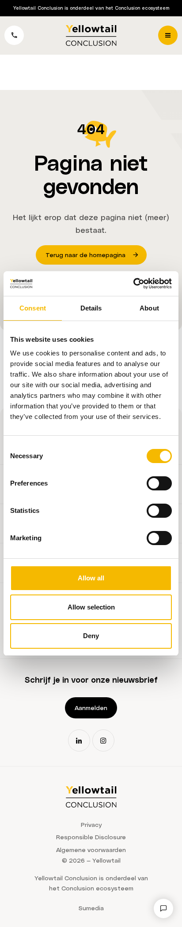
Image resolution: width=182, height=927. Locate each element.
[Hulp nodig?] (163, 908)
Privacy (91, 824)
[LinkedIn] (79, 740)
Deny (91, 635)
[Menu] (168, 35)
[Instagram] (103, 740)
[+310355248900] (14, 35)
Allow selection (91, 607)
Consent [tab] (32, 308)
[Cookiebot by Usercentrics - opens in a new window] (133, 283)
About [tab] (149, 308)
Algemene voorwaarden (91, 849)
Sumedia (91, 908)
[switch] (159, 483)
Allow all (91, 578)
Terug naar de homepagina (85, 254)
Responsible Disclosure (91, 837)
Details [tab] (91, 308)
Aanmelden (91, 707)
